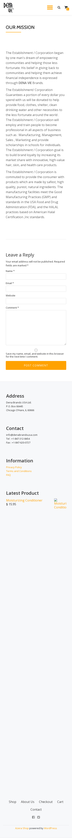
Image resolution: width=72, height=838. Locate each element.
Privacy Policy (14, 467)
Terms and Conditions (19, 471)
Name (10, 271)
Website (10, 295)
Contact (36, 809)
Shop (12, 802)
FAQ (8, 475)
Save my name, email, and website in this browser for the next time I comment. (35, 355)
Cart (60, 802)
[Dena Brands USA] (9, 7)
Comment (12, 307)
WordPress (50, 828)
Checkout (46, 802)
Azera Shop (22, 828)
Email (10, 283)
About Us (27, 802)
